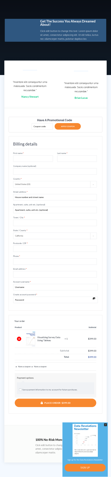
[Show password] (94, 298)
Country (17, 179)
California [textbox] (19, 236)
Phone (16, 256)
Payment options (25, 377)
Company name (24, 166)
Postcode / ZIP (20, 243)
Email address (20, 269)
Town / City (19, 218)
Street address (20, 192)
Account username (22, 282)
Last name (62, 153)
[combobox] (55, 184)
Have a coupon (24, 366)
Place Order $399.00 (57, 402)
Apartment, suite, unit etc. (29, 205)
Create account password (25, 295)
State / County (20, 230)
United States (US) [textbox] (22, 184)
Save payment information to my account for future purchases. (49, 390)
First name (18, 153)
